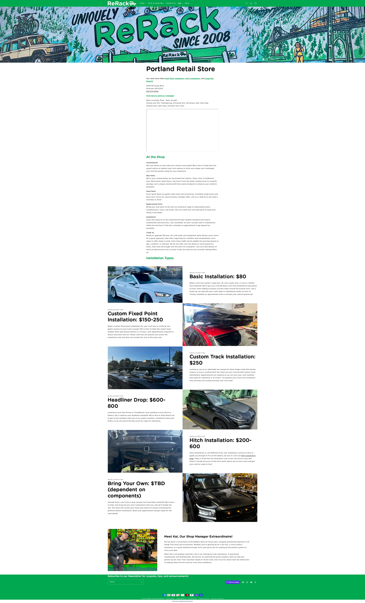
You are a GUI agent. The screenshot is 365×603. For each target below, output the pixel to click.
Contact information (217, 598)
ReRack (149, 598)
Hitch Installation (192, 78)
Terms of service (204, 598)
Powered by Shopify (158, 598)
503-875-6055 (152, 91)
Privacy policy (192, 598)
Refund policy (170, 598)
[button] (143, 3)
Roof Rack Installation (174, 78)
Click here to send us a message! (160, 96)
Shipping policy (181, 598)
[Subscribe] (141, 582)
